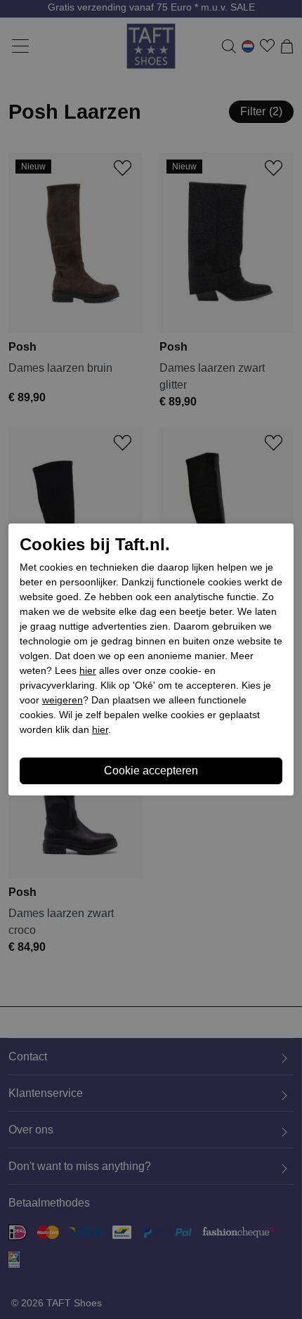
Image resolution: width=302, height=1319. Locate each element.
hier (87, 670)
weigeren (62, 700)
